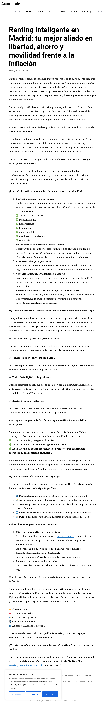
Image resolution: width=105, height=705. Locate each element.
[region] (33, 685)
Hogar (41, 11)
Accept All (50, 694)
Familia (29, 11)
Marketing (86, 11)
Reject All (34, 694)
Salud (63, 11)
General (16, 11)
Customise (16, 694)
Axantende (10, 4)
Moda (74, 11)
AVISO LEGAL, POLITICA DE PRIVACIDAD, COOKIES (52, 700)
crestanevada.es (65, 536)
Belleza (52, 11)
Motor (99, 11)
